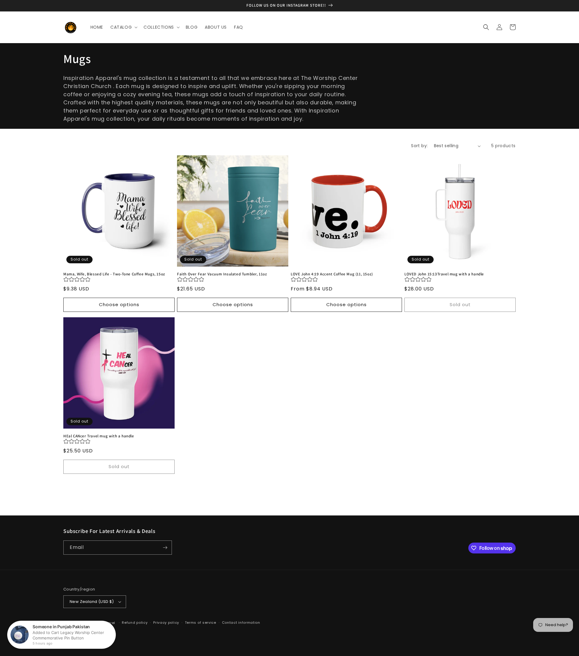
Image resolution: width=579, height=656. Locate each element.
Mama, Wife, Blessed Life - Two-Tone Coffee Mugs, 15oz (114, 274)
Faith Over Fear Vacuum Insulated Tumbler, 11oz (222, 274)
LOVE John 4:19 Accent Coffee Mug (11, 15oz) (332, 274)
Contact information (241, 622)
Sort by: (419, 146)
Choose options (119, 304)
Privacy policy (166, 622)
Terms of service (200, 622)
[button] (123, 27)
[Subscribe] (165, 547)
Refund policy (134, 622)
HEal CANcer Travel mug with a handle (98, 436)
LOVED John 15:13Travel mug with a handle (444, 274)
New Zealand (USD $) (92, 601)
